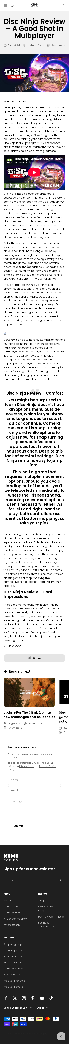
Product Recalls (13, 987)
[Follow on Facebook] (6, 998)
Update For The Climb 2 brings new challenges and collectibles (29, 714)
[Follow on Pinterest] (33, 998)
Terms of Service (47, 766)
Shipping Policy (13, 956)
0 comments (58, 45)
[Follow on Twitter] (15, 998)
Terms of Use (12, 912)
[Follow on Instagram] (24, 998)
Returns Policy (12, 962)
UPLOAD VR (14, 646)
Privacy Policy (26, 766)
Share (37, 658)
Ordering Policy (13, 950)
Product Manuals (14, 981)
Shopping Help (13, 944)
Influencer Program (16, 919)
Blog (41, 900)
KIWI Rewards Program (46, 908)
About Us (9, 900)
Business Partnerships (46, 924)
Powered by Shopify (36, 1033)
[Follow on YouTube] (42, 998)
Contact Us (11, 906)
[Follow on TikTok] (51, 998)
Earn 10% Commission (51, 916)
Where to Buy (12, 925)
